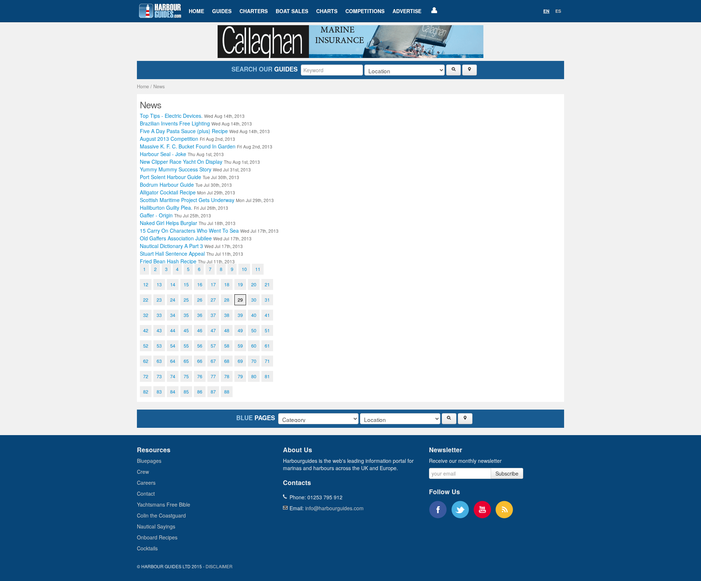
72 (145, 376)
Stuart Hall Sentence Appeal (191, 253)
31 (267, 300)
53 (159, 345)
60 (253, 345)
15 (186, 284)
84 (172, 391)
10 (244, 269)
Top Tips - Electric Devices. (192, 115)
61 (267, 345)
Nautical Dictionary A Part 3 (191, 245)
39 (240, 315)
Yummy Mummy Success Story (195, 169)
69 (240, 361)
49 (240, 330)
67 (213, 361)
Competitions (364, 11)
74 (172, 376)
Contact (146, 493)
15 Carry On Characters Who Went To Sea (209, 230)
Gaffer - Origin (175, 215)
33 (159, 315)
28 (226, 300)
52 (145, 345)
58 (226, 345)
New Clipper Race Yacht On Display (200, 161)
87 (213, 391)
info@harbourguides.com (334, 508)
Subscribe (506, 473)
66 (199, 361)
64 (172, 361)
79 (240, 376)
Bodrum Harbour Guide (186, 184)
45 (186, 330)
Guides (221, 11)
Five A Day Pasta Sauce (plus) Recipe (205, 131)
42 (145, 330)
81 (267, 376)
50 (253, 330)
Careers (146, 482)
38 (226, 315)
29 (240, 300)
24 (172, 300)
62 (145, 361)
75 (186, 376)
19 (240, 284)
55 (186, 345)
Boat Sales (292, 11)
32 (145, 315)
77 (213, 376)
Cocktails (147, 548)
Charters (254, 11)
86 (199, 391)
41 (267, 315)
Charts (326, 11)
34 (172, 315)
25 (186, 300)
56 (199, 345)
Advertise (406, 11)
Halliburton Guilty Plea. (184, 207)
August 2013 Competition (187, 138)
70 (253, 361)
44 (172, 330)
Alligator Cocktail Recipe (187, 192)
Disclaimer (219, 566)
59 (240, 345)
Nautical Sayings (156, 526)
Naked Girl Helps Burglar (187, 222)
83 (159, 391)
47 (213, 330)
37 (213, 315)
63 (159, 361)
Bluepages (149, 460)
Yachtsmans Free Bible (163, 504)
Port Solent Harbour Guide (189, 177)
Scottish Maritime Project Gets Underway (207, 200)
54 (172, 345)
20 (253, 284)
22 (145, 300)
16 (199, 284)
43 (159, 330)
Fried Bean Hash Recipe (187, 261)
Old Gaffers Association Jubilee (196, 238)
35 (186, 315)
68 (226, 361)
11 (257, 269)
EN (546, 11)
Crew (143, 471)
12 (145, 284)
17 (213, 284)
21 (267, 284)
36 (199, 315)
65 (186, 361)
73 (159, 376)
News (159, 86)
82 (145, 391)
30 (253, 300)
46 (199, 330)
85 (186, 391)
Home (196, 11)
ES (558, 11)
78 (226, 376)
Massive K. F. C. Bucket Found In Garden (206, 146)
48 (226, 330)
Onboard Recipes (157, 537)
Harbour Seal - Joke (182, 154)
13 (159, 284)
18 (226, 284)
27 (213, 300)
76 (199, 376)
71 (267, 361)
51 (267, 330)
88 (226, 391)
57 (213, 345)
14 (172, 284)
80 (253, 376)
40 (253, 315)
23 (159, 300)
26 (199, 300)
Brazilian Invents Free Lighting (196, 123)
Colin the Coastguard (161, 515)
